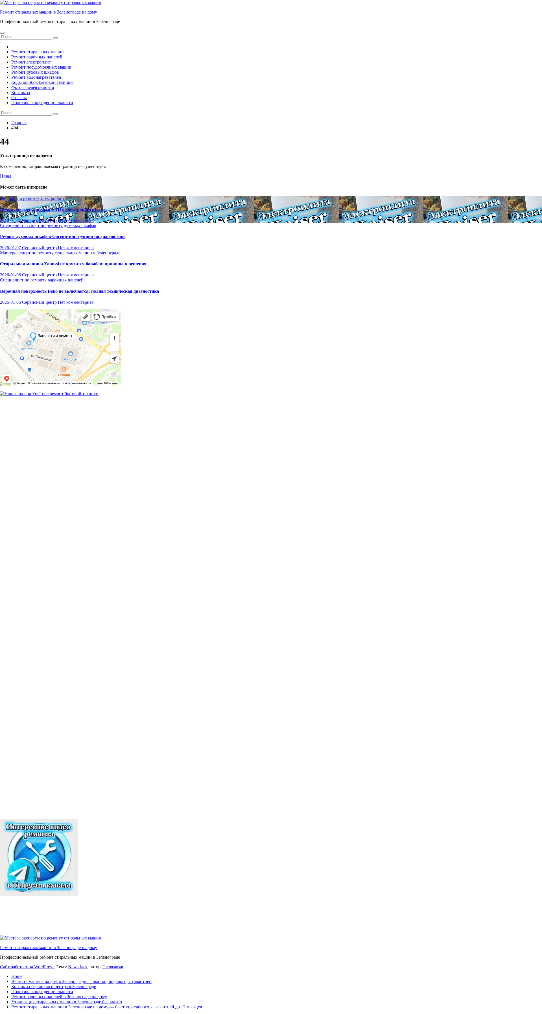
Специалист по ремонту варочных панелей (42, 279)
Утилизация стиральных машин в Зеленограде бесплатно (66, 1001)
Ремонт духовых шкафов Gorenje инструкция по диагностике (62, 236)
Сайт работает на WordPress (27, 966)
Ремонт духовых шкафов (35, 72)
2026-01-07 (11, 220)
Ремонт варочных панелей (36, 56)
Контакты (20, 92)
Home (16, 976)
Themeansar (112, 966)
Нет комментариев (76, 220)
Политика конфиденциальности (42, 102)
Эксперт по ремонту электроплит (32, 198)
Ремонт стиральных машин (37, 51)
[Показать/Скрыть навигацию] (2, 33)
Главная (19, 122)
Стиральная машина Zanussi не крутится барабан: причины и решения (73, 263)
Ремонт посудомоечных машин (41, 67)
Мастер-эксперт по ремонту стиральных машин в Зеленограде (60, 252)
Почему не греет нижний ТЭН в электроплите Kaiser (53, 209)
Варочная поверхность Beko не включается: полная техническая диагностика (79, 291)
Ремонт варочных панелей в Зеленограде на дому (59, 996)
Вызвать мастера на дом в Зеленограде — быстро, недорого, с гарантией (81, 981)
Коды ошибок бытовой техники (42, 82)
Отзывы (19, 97)
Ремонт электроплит (31, 62)
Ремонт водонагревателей (36, 77)
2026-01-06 (11, 274)
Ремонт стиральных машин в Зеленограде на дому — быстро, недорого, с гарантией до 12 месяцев (106, 1006)
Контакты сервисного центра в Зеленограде (53, 986)
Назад (5, 176)
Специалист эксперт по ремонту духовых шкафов (48, 225)
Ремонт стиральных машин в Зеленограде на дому (48, 12)
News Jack (78, 966)
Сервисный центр (40, 220)
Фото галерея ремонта (32, 87)
